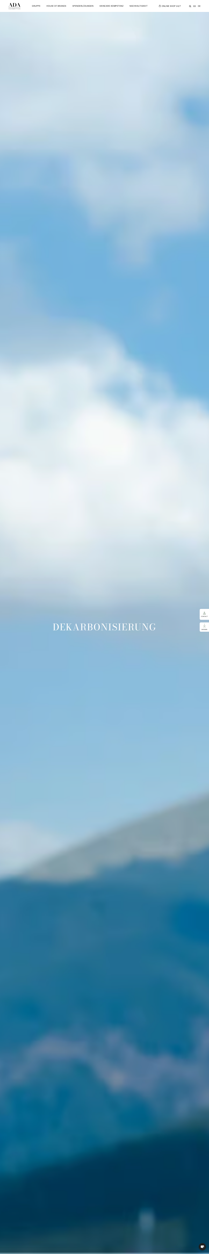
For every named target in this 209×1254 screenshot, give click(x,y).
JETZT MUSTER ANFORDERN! (104, 77)
